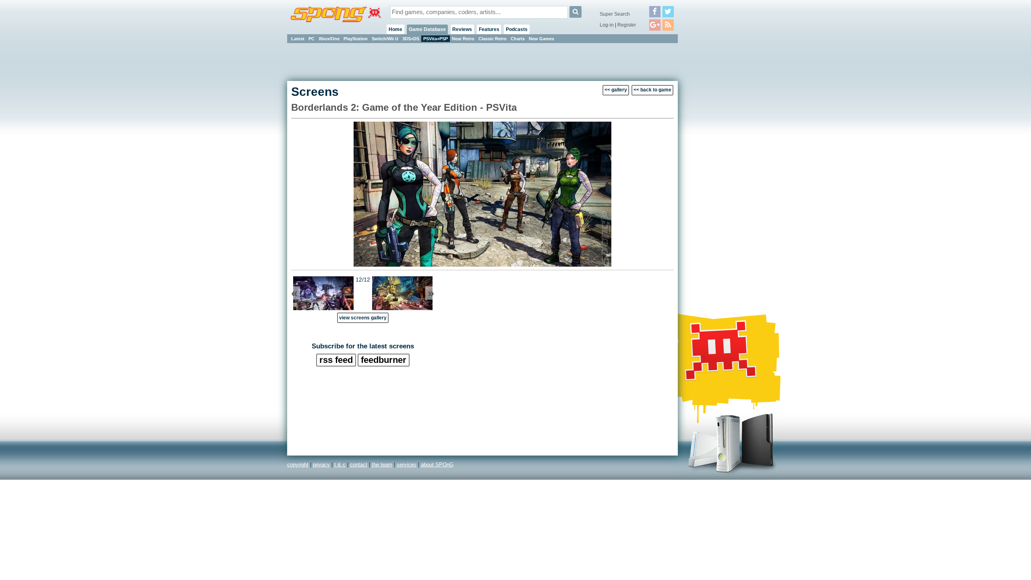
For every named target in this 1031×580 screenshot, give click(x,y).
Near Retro (463, 38)
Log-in (607, 25)
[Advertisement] (714, 165)
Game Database (427, 29)
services (406, 465)
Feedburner (383, 360)
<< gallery (616, 90)
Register (626, 25)
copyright (297, 465)
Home (395, 29)
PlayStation (356, 38)
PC (311, 38)
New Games (541, 38)
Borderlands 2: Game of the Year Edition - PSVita (404, 107)
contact (358, 465)
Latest (297, 38)
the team (382, 465)
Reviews (462, 29)
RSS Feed (336, 360)
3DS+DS (410, 38)
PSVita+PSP (435, 38)
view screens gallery (363, 317)
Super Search (615, 14)
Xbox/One (329, 38)
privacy (321, 465)
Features (489, 29)
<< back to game (652, 90)
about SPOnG (437, 465)
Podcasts (517, 29)
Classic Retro (492, 38)
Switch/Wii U (385, 38)
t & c (340, 465)
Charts (518, 38)
